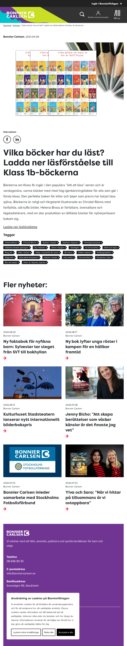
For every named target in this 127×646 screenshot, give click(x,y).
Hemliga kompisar (92, 242)
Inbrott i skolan (50, 257)
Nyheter (16, 25)
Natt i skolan (23, 252)
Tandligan (74, 247)
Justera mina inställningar (26, 632)
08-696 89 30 (15, 561)
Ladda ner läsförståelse (20, 226)
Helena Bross (11, 242)
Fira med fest (84, 257)
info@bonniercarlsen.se (21, 573)
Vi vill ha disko (91, 247)
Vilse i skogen (57, 247)
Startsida (7, 25)
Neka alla (48, 632)
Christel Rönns (29, 242)
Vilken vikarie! (84, 252)
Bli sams (68, 252)
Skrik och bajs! (110, 247)
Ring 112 (8, 252)
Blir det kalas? (11, 262)
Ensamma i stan (104, 257)
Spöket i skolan (49, 242)
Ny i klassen (39, 247)
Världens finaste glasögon (16, 247)
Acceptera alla (66, 632)
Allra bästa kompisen (28, 257)
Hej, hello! (68, 257)
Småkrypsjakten (104, 252)
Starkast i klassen (70, 242)
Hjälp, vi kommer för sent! (47, 252)
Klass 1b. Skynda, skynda (34, 262)
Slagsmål (9, 257)
